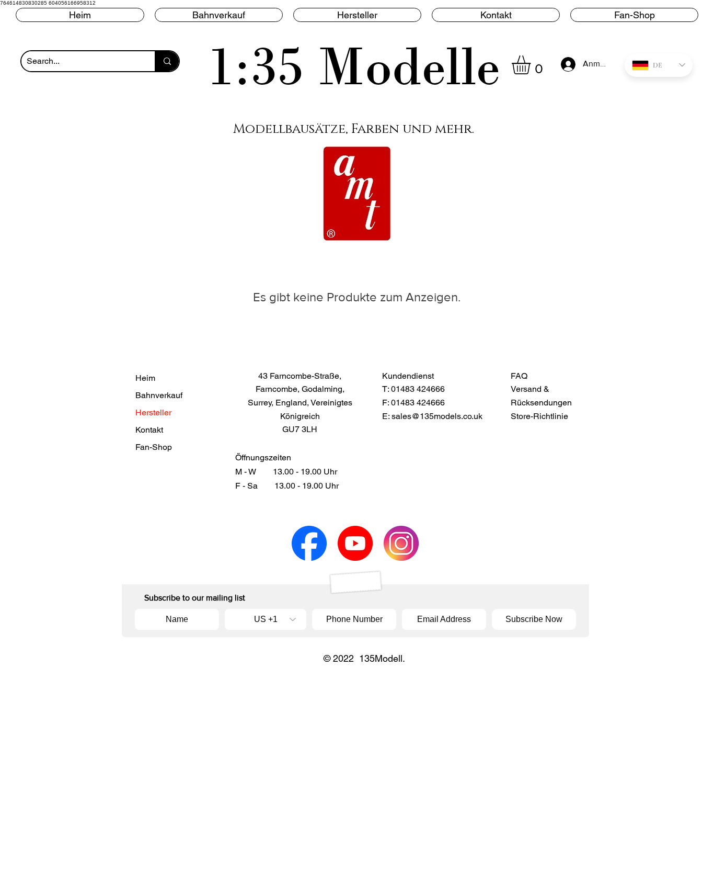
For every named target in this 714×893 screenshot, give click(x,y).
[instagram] (401, 543)
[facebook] (309, 543)
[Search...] (167, 61)
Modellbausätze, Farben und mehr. (353, 129)
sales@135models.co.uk (436, 416)
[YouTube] (355, 543)
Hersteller (153, 412)
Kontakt (149, 430)
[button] (357, 15)
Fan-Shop (153, 447)
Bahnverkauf (158, 395)
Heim (145, 378)
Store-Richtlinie (539, 416)
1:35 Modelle (354, 66)
